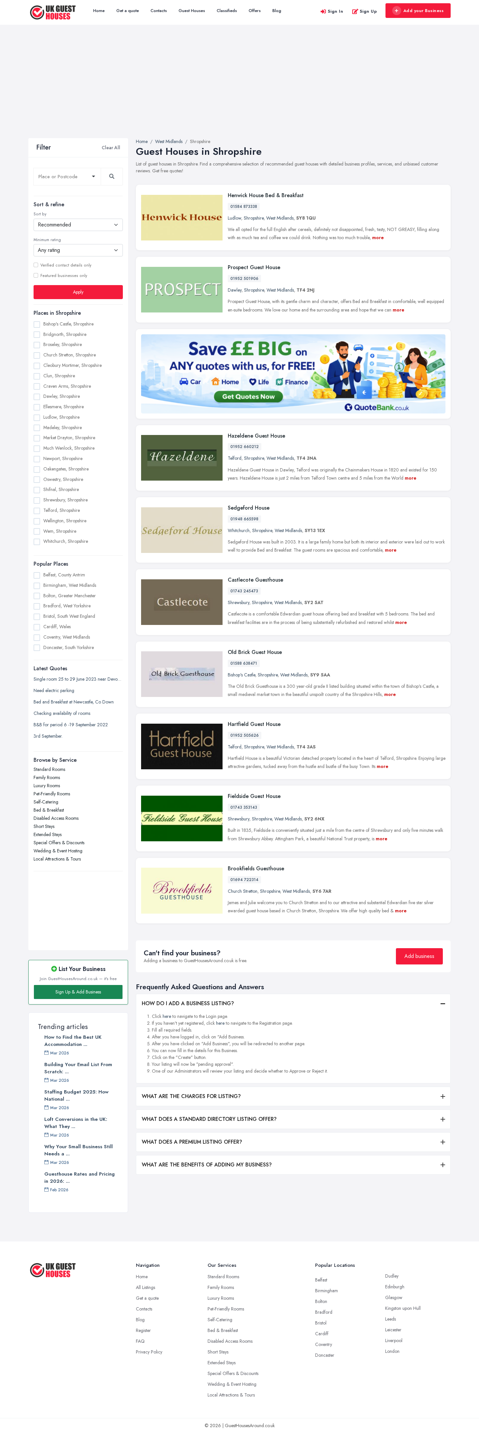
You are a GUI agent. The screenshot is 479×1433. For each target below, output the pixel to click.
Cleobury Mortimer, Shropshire (72, 365)
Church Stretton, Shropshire (69, 355)
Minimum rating (47, 240)
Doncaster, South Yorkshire (68, 647)
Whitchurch (239, 530)
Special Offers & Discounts (59, 842)
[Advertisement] (239, 89)
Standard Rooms (49, 769)
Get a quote (127, 10)
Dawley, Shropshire (61, 396)
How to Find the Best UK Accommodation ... (73, 1041)
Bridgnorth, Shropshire (64, 334)
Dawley (234, 290)
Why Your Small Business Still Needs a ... (78, 1150)
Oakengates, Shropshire (66, 469)
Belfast (321, 1280)
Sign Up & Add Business (78, 992)
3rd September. (48, 736)
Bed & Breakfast (49, 810)
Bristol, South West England (69, 616)
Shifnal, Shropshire (61, 489)
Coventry (323, 1344)
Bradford (323, 1312)
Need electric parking (54, 690)
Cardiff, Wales (57, 626)
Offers (255, 10)
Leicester (393, 1329)
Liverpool (393, 1340)
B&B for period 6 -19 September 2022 (71, 724)
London (392, 1351)
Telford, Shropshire (61, 510)
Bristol (321, 1323)
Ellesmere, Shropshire (63, 406)
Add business (419, 956)
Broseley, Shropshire (62, 344)
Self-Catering (46, 802)
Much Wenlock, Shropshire (68, 448)
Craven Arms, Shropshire (67, 386)
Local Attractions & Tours (57, 859)
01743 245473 (244, 591)
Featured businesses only (63, 276)
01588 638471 (243, 663)
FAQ (140, 1341)
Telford (234, 458)
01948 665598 (244, 519)
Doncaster (324, 1355)
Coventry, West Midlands (66, 637)
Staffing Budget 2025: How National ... (76, 1095)
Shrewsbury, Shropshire (65, 500)
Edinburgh (394, 1286)
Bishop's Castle (241, 675)
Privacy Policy (149, 1352)
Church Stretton (242, 891)
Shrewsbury (238, 602)
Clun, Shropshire (59, 375)
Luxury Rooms (47, 785)
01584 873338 (243, 207)
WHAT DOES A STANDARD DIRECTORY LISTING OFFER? (209, 1119)
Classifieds (227, 10)
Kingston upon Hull (403, 1308)
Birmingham (326, 1290)
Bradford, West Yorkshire (67, 605)
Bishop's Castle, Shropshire (68, 324)
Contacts (159, 10)
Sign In (335, 11)
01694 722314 (244, 880)
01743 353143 (243, 807)
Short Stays (44, 826)
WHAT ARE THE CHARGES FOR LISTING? (191, 1096)
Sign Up (368, 11)
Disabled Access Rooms (56, 818)
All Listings (145, 1287)
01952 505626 (244, 735)
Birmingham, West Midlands (69, 585)
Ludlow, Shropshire (61, 417)
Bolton (321, 1301)
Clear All (111, 147)
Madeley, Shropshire (62, 427)
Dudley (392, 1276)
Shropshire (254, 218)
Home (99, 10)
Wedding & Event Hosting (58, 850)
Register (143, 1330)
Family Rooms (47, 777)
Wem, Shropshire (59, 531)
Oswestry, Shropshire (63, 479)
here (167, 1016)
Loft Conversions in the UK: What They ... (75, 1123)
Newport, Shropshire (62, 458)
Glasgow (393, 1297)
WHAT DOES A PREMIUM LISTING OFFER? (192, 1142)
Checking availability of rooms (62, 713)
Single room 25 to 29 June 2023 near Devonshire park (78, 679)
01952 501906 (244, 279)
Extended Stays (48, 834)
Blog (276, 10)
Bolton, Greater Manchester (69, 595)
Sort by (40, 214)
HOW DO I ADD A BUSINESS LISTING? (188, 1003)
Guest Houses (192, 10)
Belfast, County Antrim (64, 575)
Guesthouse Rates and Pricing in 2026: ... (79, 1177)
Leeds (390, 1319)
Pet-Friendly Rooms (52, 793)
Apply (78, 292)
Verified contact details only (65, 265)
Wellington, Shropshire (64, 520)
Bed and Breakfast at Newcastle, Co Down (74, 702)
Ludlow (234, 218)
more (378, 237)
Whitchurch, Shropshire (65, 541)
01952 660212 (244, 447)
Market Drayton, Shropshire (69, 437)
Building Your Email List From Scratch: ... (78, 1068)
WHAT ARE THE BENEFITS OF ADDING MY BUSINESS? (207, 1164)
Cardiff (321, 1333)
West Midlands (280, 218)
